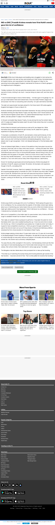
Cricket (10, 19)
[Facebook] (2, 485)
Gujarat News (4, 472)
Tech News (3, 434)
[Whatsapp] (49, 73)
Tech (35, 6)
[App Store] (19, 492)
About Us (3, 389)
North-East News (5, 464)
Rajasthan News (31, 456)
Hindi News (3, 399)
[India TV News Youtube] (53, 0)
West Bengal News (32, 460)
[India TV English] (28, 3)
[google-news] (20, 485)
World (16, 6)
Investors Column (5, 397)
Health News (4, 440)
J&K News (3, 474)
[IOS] (47, 0)
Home (2, 6)
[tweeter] (6, 485)
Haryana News (4, 458)
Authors (3, 403)
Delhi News (3, 456)
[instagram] (9, 485)
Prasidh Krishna (19, 267)
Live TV (3, 401)
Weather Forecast (5, 412)
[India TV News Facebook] (51, 0)
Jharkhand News (5, 460)
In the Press (4, 395)
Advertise (3, 391)
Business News (4, 438)
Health (51, 6)
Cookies (5, 521)
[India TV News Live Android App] (7, 492)
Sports (21, 6)
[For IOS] (19, 501)
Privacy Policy (27, 508)
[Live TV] (52, 3)
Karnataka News (5, 477)
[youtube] (13, 485)
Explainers (3, 436)
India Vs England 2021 (7, 267)
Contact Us (3, 387)
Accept (26, 523)
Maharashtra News (32, 454)
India (12, 6)
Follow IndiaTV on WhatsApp (26, 271)
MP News (3, 462)
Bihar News (3, 454)
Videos (7, 6)
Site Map (12, 508)
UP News (3, 468)
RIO (40, 508)
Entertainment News (6, 430)
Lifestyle (45, 6)
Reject (34, 523)
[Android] (48, 0)
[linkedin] (16, 485)
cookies (18, 523)
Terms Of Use (19, 508)
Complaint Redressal (6, 393)
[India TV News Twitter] (52, 0)
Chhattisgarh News (5, 470)
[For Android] (7, 501)
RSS (44, 508)
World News (4, 424)
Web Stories (4, 405)
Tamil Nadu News (5, 466)
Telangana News (31, 458)
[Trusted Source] (12, 73)
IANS (8, 28)
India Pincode (4, 414)
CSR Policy (35, 508)
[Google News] (4, 73)
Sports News (4, 432)
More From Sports (27, 287)
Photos (40, 6)
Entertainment (28, 6)
